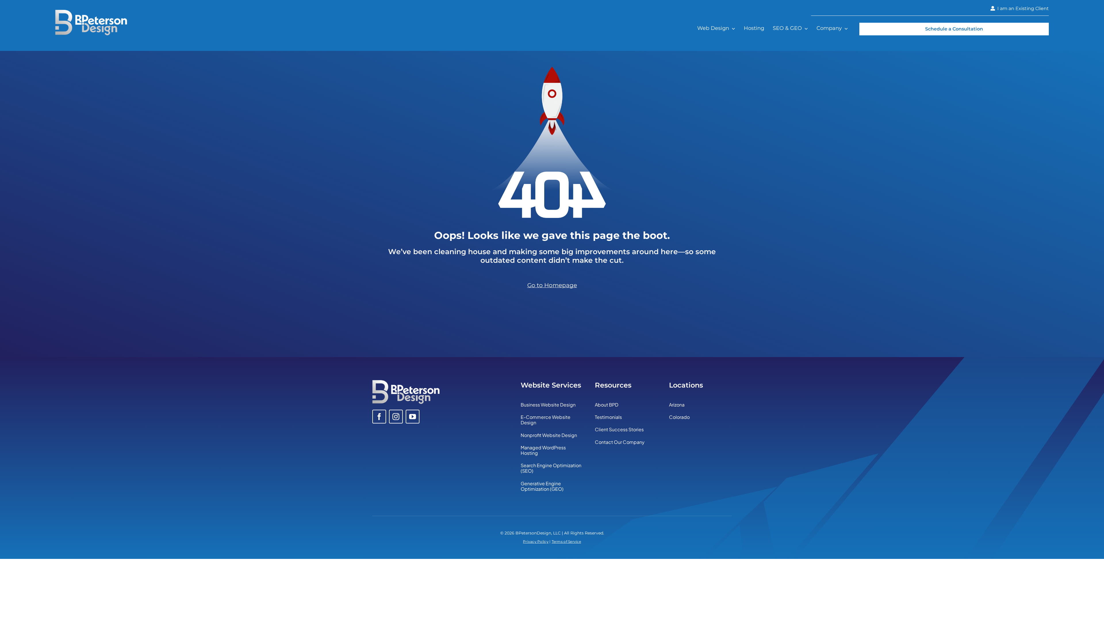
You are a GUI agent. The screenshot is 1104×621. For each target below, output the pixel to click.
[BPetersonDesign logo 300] (91, 12)
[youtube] (412, 416)
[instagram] (396, 416)
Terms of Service (566, 541)
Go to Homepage (552, 285)
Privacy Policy (536, 541)
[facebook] (379, 416)
